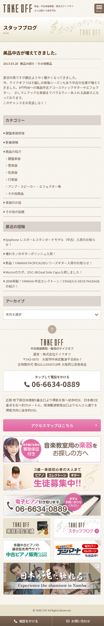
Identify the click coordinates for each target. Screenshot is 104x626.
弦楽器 (12, 172)
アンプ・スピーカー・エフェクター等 (34, 186)
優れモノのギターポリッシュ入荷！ (31, 253)
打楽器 (12, 179)
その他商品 (44, 63)
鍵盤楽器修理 (15, 133)
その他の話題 (15, 211)
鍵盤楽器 (14, 158)
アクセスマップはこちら (52, 425)
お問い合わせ (80, 621)
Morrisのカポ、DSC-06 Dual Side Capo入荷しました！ (44, 272)
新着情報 (12, 142)
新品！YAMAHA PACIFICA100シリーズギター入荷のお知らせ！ (49, 263)
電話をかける (28, 621)
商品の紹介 (27, 63)
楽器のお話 (13, 202)
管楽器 (12, 165)
